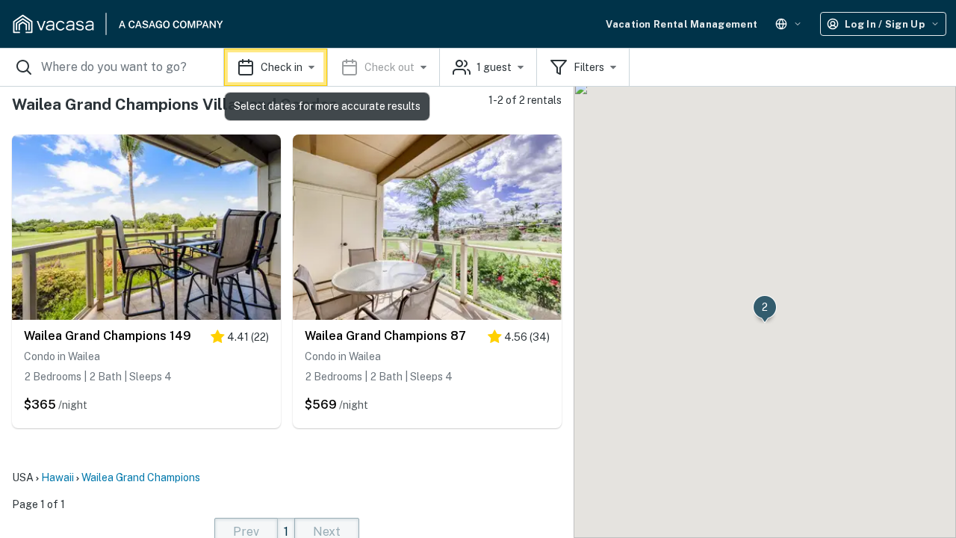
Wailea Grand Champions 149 (107, 336)
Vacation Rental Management (681, 24)
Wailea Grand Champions (140, 477)
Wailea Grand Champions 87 (385, 336)
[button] (332, 67)
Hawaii (57, 477)
